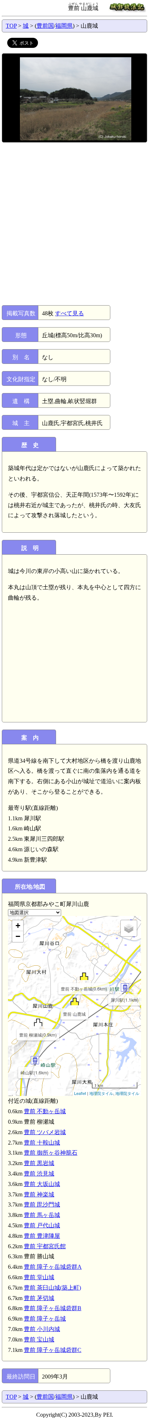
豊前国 (45, 26)
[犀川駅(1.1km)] (124, 987)
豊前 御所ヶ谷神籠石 (50, 1153)
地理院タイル (101, 1093)
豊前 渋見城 (39, 1173)
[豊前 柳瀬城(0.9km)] (38, 1022)
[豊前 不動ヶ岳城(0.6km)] (84, 976)
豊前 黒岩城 (39, 1163)
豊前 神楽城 (39, 1194)
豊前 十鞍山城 (42, 1143)
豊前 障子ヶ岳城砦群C (52, 1350)
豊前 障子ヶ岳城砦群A (53, 1267)
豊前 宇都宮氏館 (45, 1246)
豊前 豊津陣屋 (42, 1236)
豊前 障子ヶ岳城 (45, 1319)
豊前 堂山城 (39, 1277)
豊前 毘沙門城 (42, 1204)
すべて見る (69, 313)
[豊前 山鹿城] (74, 1001)
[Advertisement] (74, 224)
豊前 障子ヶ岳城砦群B (52, 1308)
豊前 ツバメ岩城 (45, 1132)
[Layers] (129, 928)
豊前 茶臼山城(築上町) (52, 1288)
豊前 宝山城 (39, 1339)
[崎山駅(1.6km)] (34, 1060)
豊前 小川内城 (42, 1329)
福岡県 (64, 26)
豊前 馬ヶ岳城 (42, 1215)
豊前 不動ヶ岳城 (45, 1111)
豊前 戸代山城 (42, 1225)
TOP (11, 26)
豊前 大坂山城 (42, 1184)
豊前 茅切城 (39, 1298)
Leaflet (80, 1093)
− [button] (18, 936)
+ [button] (18, 925)
